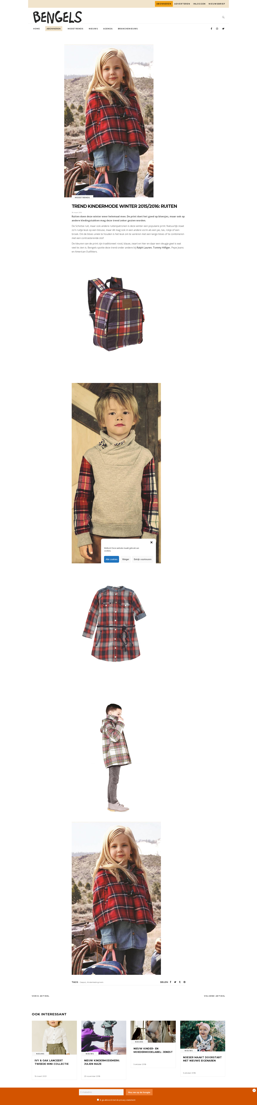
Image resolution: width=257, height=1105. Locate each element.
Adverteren (182, 4)
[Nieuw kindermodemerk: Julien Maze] (103, 1038)
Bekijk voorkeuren (142, 559)
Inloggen (199, 4)
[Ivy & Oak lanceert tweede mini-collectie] (54, 1038)
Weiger (125, 559)
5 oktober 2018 (140, 1064)
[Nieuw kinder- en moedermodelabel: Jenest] (153, 1032)
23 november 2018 (92, 1076)
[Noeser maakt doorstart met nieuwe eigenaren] (202, 1036)
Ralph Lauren (144, 247)
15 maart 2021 (41, 1076)
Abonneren (163, 4)
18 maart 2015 (77, 212)
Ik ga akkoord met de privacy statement (117, 1100)
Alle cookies (111, 559)
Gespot (83, 982)
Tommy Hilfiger (161, 247)
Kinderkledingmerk (95, 982)
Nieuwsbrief (217, 4)
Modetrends (82, 197)
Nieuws (40, 1054)
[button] (151, 542)
